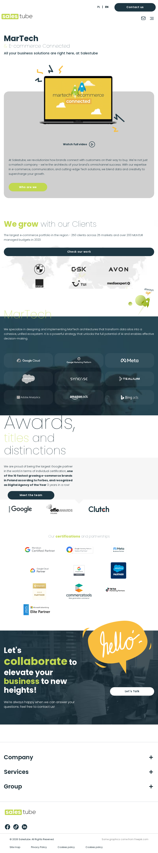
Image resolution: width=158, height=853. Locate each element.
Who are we (28, 187)
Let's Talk (132, 691)
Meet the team (31, 495)
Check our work (79, 252)
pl (98, 7)
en (106, 7)
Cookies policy (66, 847)
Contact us (135, 7)
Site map (15, 847)
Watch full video (75, 144)
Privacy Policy (39, 847)
